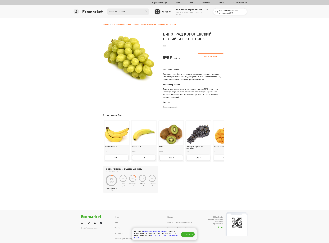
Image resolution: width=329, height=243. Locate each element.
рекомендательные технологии (154, 231)
